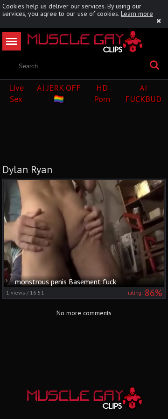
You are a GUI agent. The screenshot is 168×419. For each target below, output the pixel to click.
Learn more (137, 13)
